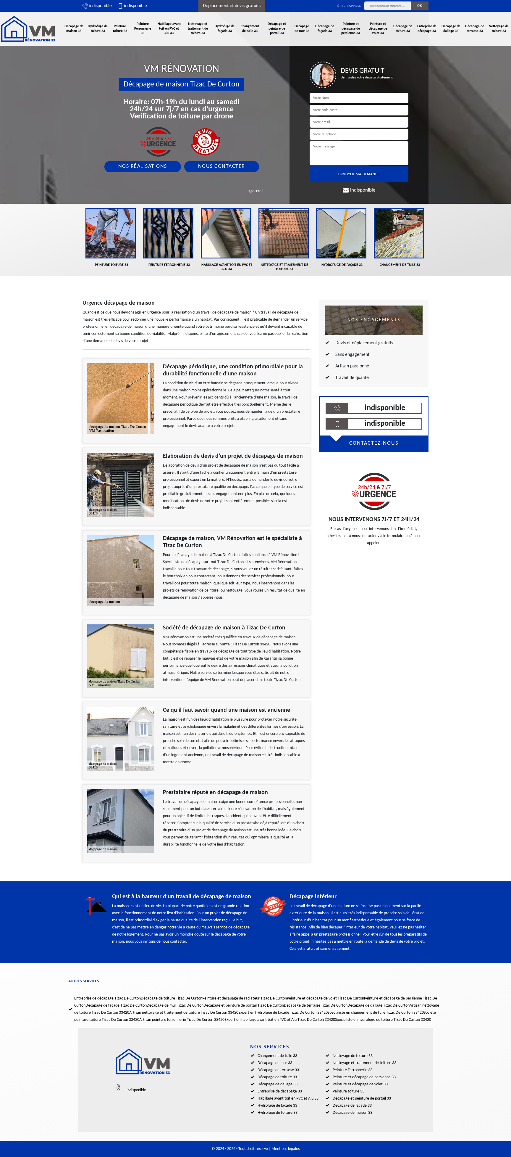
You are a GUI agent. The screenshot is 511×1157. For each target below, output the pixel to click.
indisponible (100, 6)
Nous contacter (221, 166)
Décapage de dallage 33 (451, 29)
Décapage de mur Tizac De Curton (175, 1005)
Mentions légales (285, 1149)
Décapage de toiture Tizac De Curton (171, 998)
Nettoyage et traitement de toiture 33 (198, 28)
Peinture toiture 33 (120, 29)
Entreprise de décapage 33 (426, 29)
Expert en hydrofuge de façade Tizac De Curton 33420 (283, 1012)
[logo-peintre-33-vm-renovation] (28, 29)
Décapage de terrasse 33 (474, 29)
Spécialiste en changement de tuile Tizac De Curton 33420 (376, 1012)
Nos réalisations (142, 166)
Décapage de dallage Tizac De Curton (378, 1005)
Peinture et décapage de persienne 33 (350, 28)
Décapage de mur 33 (302, 29)
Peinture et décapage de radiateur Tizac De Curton (244, 998)
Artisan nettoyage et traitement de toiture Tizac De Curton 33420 (183, 1012)
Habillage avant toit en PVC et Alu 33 (169, 28)
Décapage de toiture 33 (402, 29)
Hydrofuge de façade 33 (225, 29)
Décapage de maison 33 (73, 29)
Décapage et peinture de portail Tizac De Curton (243, 1005)
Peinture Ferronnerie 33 (142, 28)
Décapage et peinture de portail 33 (277, 28)
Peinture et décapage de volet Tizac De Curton (325, 998)
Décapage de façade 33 (324, 29)
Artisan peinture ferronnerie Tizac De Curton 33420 (181, 1020)
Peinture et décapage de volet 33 (378, 28)
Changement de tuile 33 (250, 29)
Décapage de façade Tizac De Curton (116, 1005)
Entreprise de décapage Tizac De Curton (107, 998)
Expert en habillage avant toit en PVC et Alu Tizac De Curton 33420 (279, 1020)
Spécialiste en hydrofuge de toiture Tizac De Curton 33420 (383, 1020)
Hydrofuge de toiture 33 (98, 29)
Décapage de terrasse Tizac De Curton (315, 1005)
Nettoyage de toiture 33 (499, 29)
